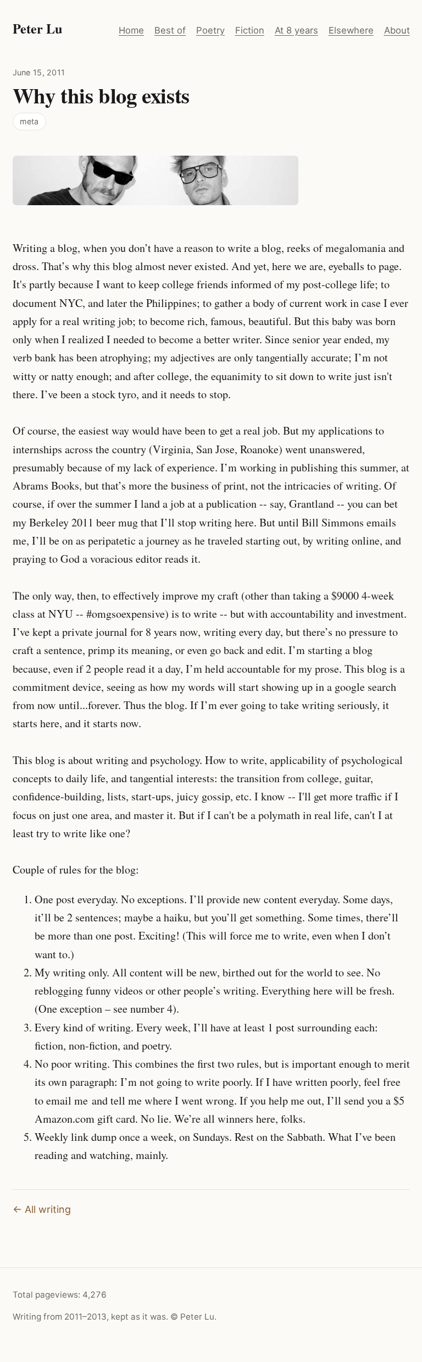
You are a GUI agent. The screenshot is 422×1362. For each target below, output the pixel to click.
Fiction (249, 30)
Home (131, 30)
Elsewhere (351, 30)
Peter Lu (38, 28)
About (397, 30)
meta (29, 121)
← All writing (42, 1209)
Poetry (210, 30)
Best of (170, 30)
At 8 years (296, 30)
